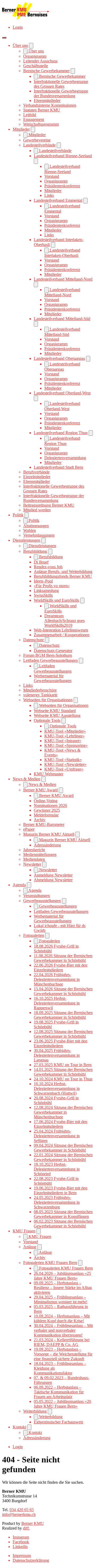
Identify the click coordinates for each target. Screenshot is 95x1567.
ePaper (29, 829)
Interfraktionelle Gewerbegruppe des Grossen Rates (61, 84)
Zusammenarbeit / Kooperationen (61, 635)
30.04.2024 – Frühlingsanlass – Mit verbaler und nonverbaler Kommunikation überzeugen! (63, 1330)
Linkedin (20, 1546)
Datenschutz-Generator (53, 650)
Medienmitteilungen (39, 854)
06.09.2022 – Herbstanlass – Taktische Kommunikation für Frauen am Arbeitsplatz (59, 1392)
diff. (26, 1528)
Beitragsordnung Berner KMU (48, 505)
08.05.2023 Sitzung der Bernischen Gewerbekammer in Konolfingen (63, 1214)
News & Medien (26, 779)
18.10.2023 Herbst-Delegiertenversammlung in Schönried (57, 1169)
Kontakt (19, 1427)
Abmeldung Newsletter (53, 880)
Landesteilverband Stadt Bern (58, 467)
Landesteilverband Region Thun (61, 432)
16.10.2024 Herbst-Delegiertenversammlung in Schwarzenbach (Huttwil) (57, 1088)
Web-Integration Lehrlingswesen (61, 630)
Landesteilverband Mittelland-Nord (63, 279)
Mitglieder (21, 129)
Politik (18, 515)
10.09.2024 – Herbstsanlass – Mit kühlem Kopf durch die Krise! (62, 1318)
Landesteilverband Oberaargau (59, 358)
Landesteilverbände (39, 145)
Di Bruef (41, 562)
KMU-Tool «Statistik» (63, 759)
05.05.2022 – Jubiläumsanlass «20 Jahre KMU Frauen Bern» (62, 1403)
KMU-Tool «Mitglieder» (65, 731)
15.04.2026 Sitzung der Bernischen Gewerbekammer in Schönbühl (63, 991)
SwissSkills (43, 595)
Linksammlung (46, 590)
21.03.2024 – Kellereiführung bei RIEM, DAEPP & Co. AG (61, 1342)
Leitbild (29, 114)
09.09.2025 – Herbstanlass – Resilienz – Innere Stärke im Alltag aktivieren (63, 1288)
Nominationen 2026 (50, 805)
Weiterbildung (35, 1411)
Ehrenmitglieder (47, 100)
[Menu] (4, 37)
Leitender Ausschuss (40, 61)
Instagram (21, 1537)
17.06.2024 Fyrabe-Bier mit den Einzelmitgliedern (60, 1124)
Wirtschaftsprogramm (41, 124)
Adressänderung (47, 845)
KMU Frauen (24, 1231)
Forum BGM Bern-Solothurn (47, 655)
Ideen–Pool (43, 581)
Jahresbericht (34, 850)
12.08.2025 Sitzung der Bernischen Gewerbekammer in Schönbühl (63, 1034)
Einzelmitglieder (36, 476)
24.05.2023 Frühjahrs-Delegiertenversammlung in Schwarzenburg (57, 1202)
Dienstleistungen (26, 540)
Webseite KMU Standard (55, 710)
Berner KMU (32, 1523)
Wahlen (29, 530)
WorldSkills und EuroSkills (56, 600)
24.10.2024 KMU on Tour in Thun (63, 1079)
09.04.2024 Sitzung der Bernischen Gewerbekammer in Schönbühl (63, 1147)
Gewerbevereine (37, 140)
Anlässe (29, 1247)
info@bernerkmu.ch (19, 1514)
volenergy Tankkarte (40, 695)
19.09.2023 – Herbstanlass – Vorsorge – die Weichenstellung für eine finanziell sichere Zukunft (63, 1354)
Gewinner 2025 (47, 810)
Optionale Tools (47, 720)
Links (49, 195)
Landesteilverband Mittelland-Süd (62, 318)
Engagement (33, 119)
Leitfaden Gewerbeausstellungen (50, 660)
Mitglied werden (37, 510)
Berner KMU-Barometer (43, 824)
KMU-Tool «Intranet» (62, 740)
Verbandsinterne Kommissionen (49, 105)
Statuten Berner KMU (41, 110)
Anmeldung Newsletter (53, 875)
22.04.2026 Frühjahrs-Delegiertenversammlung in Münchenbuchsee (57, 979)
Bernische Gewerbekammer (46, 70)
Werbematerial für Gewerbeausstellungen (53, 678)
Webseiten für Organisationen (48, 700)
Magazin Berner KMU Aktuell (48, 834)
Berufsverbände (36, 472)
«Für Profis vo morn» (52, 586)
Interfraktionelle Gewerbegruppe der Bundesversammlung (61, 93)
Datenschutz (33, 640)
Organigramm (34, 56)
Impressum (22, 1555)
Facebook (21, 1542)
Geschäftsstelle (35, 65)
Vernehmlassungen (39, 535)
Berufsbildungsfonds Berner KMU (63, 576)
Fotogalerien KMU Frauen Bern (50, 1262)
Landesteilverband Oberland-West (62, 393)
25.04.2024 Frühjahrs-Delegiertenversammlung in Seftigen (57, 1136)
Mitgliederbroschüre (40, 690)
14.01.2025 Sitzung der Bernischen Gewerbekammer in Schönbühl (63, 1071)
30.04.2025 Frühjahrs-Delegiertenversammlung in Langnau (57, 1055)
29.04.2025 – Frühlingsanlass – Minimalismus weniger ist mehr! (60, 1299)
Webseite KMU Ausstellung (57, 715)
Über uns (20, 45)
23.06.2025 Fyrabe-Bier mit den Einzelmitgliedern (60, 1043)
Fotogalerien (33, 935)
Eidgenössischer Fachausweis (58, 1422)
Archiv (39, 819)
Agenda (19, 885)
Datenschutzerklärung (31, 1560)
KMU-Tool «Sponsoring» (66, 745)
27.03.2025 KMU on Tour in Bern (63, 1064)
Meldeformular (46, 815)
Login (18, 27)
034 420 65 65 (22, 1509)
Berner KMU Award (40, 790)
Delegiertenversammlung (65, 458)
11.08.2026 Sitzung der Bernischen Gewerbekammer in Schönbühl (63, 958)
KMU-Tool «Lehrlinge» (64, 736)
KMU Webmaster (48, 774)
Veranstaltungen (36, 895)
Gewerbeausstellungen (42, 900)
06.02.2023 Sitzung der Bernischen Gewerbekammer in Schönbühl (63, 1223)
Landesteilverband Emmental (58, 200)
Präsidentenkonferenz (62, 186)
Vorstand (51, 176)
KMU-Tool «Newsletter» (65, 764)
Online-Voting (46, 801)
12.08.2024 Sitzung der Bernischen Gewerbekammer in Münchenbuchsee (63, 1112)
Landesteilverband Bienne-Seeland (63, 156)
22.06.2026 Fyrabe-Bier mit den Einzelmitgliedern (60, 967)
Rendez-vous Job (48, 567)
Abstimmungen (36, 525)
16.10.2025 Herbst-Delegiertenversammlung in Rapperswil (57, 1003)
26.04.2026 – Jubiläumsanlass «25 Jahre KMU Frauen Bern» (62, 1275)
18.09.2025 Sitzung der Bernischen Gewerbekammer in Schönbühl (63, 1015)
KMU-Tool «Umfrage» (63, 769)
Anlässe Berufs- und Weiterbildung (63, 571)
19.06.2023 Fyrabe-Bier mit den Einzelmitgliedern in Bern (60, 1190)
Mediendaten (34, 859)
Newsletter (32, 864)
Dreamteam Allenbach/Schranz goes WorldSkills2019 (64, 621)
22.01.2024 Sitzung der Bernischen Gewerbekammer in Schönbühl (63, 1157)
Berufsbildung (35, 551)
